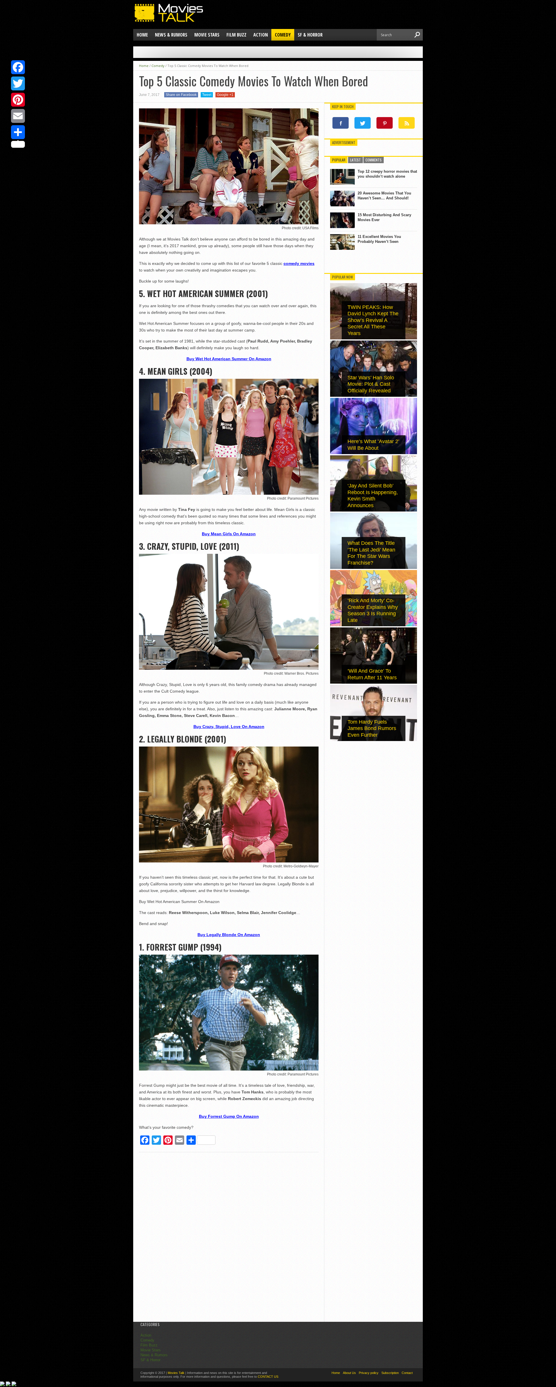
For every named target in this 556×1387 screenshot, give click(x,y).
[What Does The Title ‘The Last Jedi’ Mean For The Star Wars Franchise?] (373, 567)
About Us (349, 1373)
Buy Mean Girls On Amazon (229, 533)
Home (142, 35)
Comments (373, 159)
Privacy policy (368, 1373)
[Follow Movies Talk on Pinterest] (384, 123)
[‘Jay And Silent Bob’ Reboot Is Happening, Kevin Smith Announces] (373, 510)
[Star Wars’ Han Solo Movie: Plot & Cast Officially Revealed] (373, 395)
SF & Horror (310, 35)
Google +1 (225, 95)
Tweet (206, 95)
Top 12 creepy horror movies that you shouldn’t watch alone (387, 174)
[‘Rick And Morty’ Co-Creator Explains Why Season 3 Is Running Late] (373, 625)
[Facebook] (18, 67)
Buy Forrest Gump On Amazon (229, 1116)
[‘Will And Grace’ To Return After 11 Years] (373, 682)
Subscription (390, 1373)
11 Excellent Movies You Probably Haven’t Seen (379, 239)
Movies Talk (176, 1373)
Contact (407, 1373)
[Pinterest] (18, 100)
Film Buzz (236, 35)
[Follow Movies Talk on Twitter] (362, 123)
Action (260, 35)
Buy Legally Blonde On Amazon (228, 934)
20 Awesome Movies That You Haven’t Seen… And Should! (384, 195)
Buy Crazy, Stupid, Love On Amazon (228, 726)
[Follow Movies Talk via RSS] (406, 123)
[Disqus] (228, 1238)
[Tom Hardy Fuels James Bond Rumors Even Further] (373, 740)
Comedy (283, 35)
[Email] (18, 116)
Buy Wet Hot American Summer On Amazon (228, 358)
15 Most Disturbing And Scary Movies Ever (384, 217)
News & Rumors (171, 35)
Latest (355, 159)
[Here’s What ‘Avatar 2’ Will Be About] (373, 453)
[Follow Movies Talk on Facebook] (340, 123)
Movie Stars (207, 35)
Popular (338, 159)
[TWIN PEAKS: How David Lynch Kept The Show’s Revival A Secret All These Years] (373, 338)
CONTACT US (268, 1376)
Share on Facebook (181, 95)
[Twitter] (18, 83)
